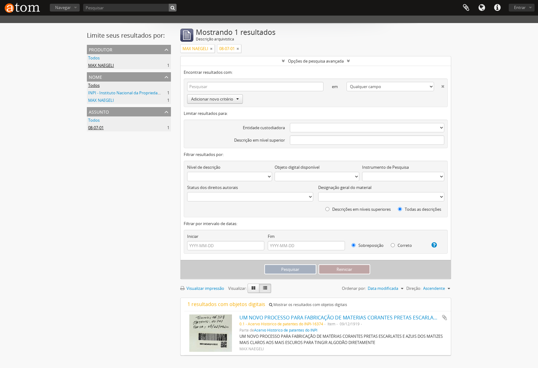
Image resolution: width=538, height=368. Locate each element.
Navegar (63, 7)
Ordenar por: (354, 288)
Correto (404, 245)
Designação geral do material (344, 187)
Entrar (520, 7)
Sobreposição (370, 245)
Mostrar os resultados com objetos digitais (309, 304)
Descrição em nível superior (259, 140)
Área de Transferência (466, 8)
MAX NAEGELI (101, 65)
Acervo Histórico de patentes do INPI (285, 330)
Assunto (99, 111)
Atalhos (497, 8)
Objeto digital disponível (297, 167)
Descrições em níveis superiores (361, 209)
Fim (271, 236)
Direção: (413, 288)
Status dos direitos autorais (212, 187)
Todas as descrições (422, 209)
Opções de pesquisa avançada (316, 61)
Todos (94, 58)
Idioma (481, 8)
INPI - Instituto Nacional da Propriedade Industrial (134, 93)
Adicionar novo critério (212, 99)
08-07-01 (96, 127)
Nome (95, 76)
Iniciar (192, 236)
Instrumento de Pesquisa (385, 167)
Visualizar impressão (205, 288)
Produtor (100, 49)
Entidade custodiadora (264, 127)
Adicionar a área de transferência (444, 317)
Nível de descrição (203, 167)
